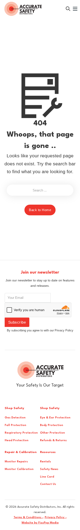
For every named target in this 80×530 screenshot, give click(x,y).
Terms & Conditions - (29, 517)
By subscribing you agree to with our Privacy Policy (40, 330)
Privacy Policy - (56, 517)
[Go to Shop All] (68, 8)
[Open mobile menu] (75, 8)
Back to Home (40, 210)
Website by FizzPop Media (40, 522)
